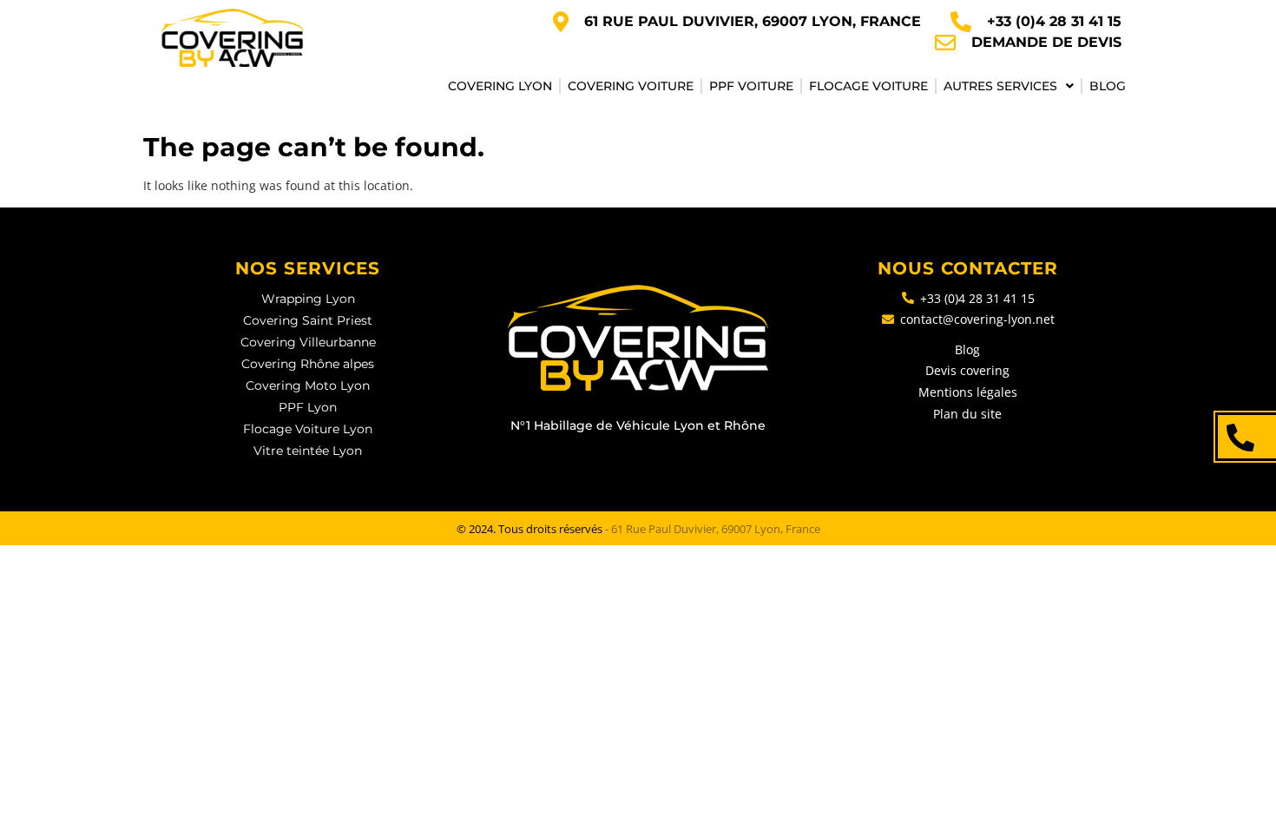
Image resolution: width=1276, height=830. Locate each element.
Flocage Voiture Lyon (307, 429)
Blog (1107, 86)
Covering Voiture (631, 86)
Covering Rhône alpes (307, 364)
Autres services (1000, 86)
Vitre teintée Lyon (307, 450)
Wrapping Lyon (308, 298)
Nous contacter (968, 268)
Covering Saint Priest (307, 320)
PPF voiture (751, 86)
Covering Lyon (500, 86)
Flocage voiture (868, 86)
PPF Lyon (308, 407)
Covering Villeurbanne (308, 342)
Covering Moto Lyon (308, 385)
